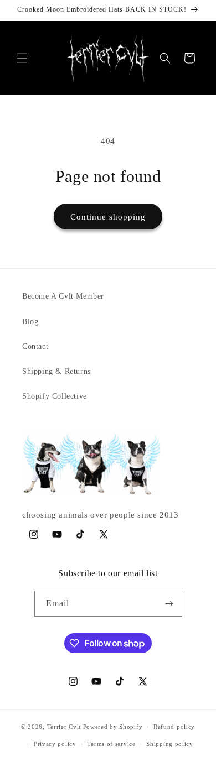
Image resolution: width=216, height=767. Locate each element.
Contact (35, 346)
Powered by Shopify (113, 726)
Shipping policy (169, 743)
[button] (22, 58)
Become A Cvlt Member (63, 296)
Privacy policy (55, 743)
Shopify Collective (54, 396)
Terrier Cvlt (64, 726)
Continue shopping (108, 216)
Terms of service (111, 743)
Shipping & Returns (56, 371)
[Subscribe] (169, 604)
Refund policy (174, 726)
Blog (30, 321)
